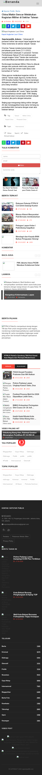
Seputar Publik (8, 11)
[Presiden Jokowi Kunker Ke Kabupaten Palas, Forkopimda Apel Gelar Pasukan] (21, 742)
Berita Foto (21, 698)
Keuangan (21, 721)
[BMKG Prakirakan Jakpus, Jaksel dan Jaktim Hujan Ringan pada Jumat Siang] (20, 736)
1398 (27, 21)
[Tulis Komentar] (28, 26)
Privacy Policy (8, 541)
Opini (21, 715)
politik (22, 456)
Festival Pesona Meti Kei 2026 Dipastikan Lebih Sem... (26, 395)
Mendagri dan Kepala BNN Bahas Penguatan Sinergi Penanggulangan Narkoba (27, 239)
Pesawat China (21, 119)
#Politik (5, 461)
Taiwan (17, 116)
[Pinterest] (23, 26)
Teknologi (21, 709)
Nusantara (21, 675)
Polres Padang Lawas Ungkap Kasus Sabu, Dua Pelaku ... (24, 385)
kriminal (24, 479)
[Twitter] (13, 26)
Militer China (27, 116)
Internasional (20, 126)
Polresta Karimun (31, 484)
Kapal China (9, 119)
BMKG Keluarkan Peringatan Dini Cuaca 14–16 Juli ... (25, 406)
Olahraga (30, 452)
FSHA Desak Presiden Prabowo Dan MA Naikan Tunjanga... (24, 374)
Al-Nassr (19, 484)
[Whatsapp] (4, 26)
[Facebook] (8, 26)
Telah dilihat (21, 366)
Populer (8, 366)
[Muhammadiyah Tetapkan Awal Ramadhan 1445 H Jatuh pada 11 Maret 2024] (21, 748)
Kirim (22, 165)
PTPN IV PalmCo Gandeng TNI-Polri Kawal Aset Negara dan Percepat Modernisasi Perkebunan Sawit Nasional (20, 358)
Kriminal (15, 479)
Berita (18, 11)
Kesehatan (21, 703)
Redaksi (6, 536)
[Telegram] (18, 26)
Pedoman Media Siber (20, 536)
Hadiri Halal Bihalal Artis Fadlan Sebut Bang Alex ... (24, 417)
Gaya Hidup (19, 452)
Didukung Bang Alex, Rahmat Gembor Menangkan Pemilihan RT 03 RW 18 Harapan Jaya (20, 435)
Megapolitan (7, 452)
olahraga (6, 479)
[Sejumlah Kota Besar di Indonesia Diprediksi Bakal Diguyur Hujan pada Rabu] (23, 757)
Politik (15, 456)
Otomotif (27, 461)
